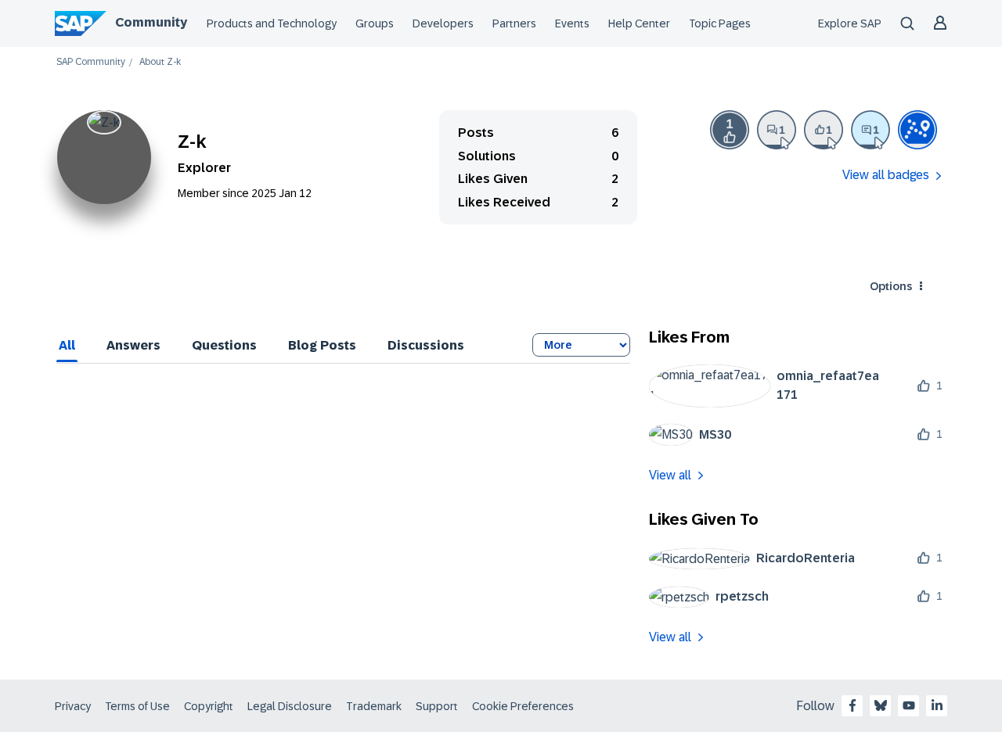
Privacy (73, 706)
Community (151, 22)
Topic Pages (720, 23)
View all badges (885, 174)
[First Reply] (870, 129)
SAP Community (90, 62)
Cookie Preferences (523, 706)
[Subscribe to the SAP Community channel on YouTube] (909, 705)
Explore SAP (849, 23)
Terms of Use (137, 706)
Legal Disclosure (289, 706)
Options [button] (891, 286)
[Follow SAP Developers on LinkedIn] (937, 705)
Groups (374, 23)
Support (437, 706)
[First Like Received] (729, 129)
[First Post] (776, 129)
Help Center (639, 23)
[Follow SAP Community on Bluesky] (880, 705)
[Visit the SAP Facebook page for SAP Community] (852, 705)
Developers (443, 23)
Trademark (374, 706)
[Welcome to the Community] (917, 129)
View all (670, 475)
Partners (514, 23)
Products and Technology (272, 23)
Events (572, 23)
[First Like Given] (823, 129)
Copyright (208, 706)
